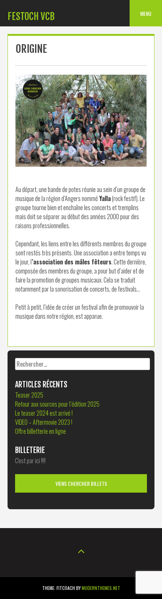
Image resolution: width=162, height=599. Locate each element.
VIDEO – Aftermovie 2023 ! (43, 422)
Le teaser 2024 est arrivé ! (44, 413)
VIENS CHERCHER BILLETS (81, 483)
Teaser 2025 (29, 394)
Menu (145, 13)
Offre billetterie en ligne (40, 431)
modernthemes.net (101, 588)
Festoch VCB (31, 16)
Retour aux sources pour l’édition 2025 (57, 404)
